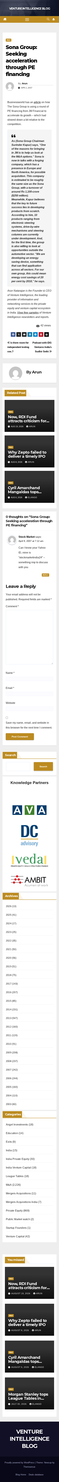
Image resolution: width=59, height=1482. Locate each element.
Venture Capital (15, 1236)
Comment (12, 606)
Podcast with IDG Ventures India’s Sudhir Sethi (42, 347)
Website (10, 703)
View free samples (28, 312)
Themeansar (29, 1467)
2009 (8, 1052)
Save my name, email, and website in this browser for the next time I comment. (29, 725)
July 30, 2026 (19, 1404)
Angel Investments (17, 1124)
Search (10, 755)
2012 (8, 1026)
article (37, 102)
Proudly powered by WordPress (20, 1462)
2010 (8, 1043)
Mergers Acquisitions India (21, 1202)
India (9, 1150)
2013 (8, 1018)
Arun (24, 83)
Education (12, 1133)
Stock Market (27, 536)
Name (10, 673)
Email (10, 688)
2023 (8, 932)
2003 (8, 1104)
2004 (8, 1095)
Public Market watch (18, 1219)
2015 (8, 1000)
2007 (8, 1069)
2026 (8, 906)
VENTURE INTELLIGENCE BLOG (29, 8)
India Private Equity (17, 1159)
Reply (45, 575)
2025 (8, 914)
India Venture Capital (18, 1167)
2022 (8, 940)
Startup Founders (16, 1227)
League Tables (15, 1176)
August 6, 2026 (20, 1367)
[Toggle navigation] (27, 19)
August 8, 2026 (20, 1330)
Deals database (36, 1474)
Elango (32, 497)
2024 (8, 923)
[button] (48, 19)
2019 (8, 966)
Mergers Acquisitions (18, 1193)
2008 (8, 1061)
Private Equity (14, 1210)
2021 (8, 949)
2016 (8, 992)
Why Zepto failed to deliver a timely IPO (27, 454)
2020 (8, 957)
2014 (8, 1009)
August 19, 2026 (21, 1293)
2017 (8, 983)
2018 (8, 975)
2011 (8, 1035)
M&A (8, 40)
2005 (8, 1087)
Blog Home (21, 1474)
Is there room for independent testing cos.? (18, 347)
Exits (9, 1141)
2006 (8, 1078)
